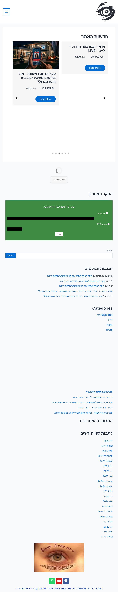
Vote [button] (59, 234)
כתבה (110, 325)
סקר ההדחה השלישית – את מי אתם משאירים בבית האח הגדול (82, 402)
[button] (104, 98)
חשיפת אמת (107, 291)
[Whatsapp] (52, 581)
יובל (104, 213)
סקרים (109, 330)
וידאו (110, 319)
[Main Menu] (6, 11)
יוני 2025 (108, 471)
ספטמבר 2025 (105, 456)
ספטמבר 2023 (105, 511)
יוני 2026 (108, 441)
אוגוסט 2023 (106, 516)
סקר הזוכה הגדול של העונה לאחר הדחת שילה (69, 276)
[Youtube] (59, 581)
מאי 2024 (108, 501)
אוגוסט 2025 (106, 461)
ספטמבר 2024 (105, 481)
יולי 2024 (108, 491)
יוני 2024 (108, 496)
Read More (95, 67)
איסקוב (104, 224)
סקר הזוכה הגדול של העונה (99, 392)
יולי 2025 (108, 466)
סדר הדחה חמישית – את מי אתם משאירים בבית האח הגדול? (67, 291)
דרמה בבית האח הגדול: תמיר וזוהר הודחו (93, 397)
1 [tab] (68, 153)
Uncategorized (105, 314)
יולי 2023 (108, 521)
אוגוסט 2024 (106, 486)
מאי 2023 (108, 531)
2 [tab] (65, 153)
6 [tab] (52, 153)
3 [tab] (62, 153)
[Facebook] (66, 581)
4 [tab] (59, 153)
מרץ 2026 (107, 451)
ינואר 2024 (107, 506)
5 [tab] (55, 153)
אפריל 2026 (107, 446)
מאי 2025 (108, 476)
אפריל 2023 (107, 536)
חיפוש (110, 250)
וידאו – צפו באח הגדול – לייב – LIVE (95, 407)
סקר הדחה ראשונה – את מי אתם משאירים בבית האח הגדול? (37, 78)
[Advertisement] (59, 361)
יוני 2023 (108, 526)
